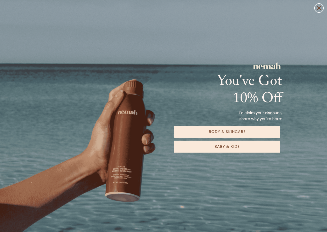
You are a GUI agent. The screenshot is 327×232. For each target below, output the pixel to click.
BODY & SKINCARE (227, 131)
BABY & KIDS (227, 146)
